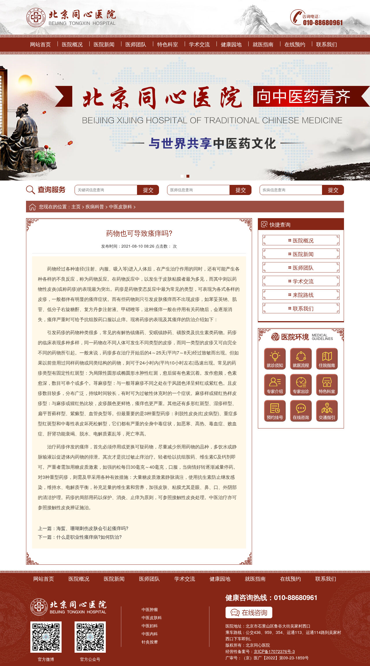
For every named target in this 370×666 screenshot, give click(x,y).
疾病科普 (95, 206)
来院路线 (303, 294)
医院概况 (72, 44)
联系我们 (326, 44)
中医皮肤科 (120, 206)
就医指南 (263, 44)
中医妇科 (150, 625)
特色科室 (167, 44)
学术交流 (199, 44)
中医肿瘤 (150, 609)
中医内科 (150, 633)
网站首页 (40, 44)
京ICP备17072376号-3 (274, 651)
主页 (76, 206)
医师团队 (135, 44)
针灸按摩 (150, 642)
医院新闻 (104, 44)
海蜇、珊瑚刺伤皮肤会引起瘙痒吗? (92, 528)
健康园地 (231, 44)
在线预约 (294, 44)
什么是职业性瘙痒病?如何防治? (89, 536)
